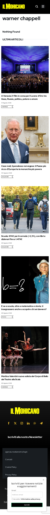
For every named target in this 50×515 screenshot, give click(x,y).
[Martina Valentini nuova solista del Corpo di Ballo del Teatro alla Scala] (25, 328)
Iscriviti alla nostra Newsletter (25, 437)
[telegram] (41, 423)
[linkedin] (28, 423)
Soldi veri (5, 177)
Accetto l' (27, 499)
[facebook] (8, 423)
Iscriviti (27, 505)
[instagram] (21, 423)
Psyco (4, 317)
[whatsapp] (34, 423)
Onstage (5, 106)
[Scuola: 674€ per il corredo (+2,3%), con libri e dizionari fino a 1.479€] (25, 188)
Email (14, 490)
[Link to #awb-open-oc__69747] (43, 6)
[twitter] (15, 423)
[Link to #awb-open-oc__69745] (36, 6)
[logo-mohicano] (13, 4)
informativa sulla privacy (30, 499)
